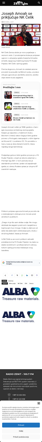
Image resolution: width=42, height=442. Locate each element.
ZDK (26, 283)
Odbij (21, 431)
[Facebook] (12, 275)
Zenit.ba (10, 281)
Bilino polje (12, 283)
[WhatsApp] (22, 275)
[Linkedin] (27, 275)
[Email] (32, 275)
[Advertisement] (20, 190)
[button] (39, 403)
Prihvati (21, 425)
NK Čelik (20, 283)
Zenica (31, 283)
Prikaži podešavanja (21, 437)
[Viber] (37, 275)
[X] (17, 275)
